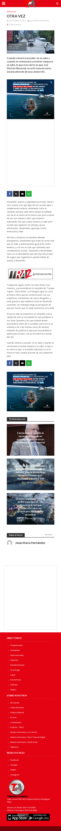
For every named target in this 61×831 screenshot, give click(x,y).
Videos (13, 689)
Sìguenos (14, 747)
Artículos (11, 11)
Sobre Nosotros (17, 707)
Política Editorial (17, 712)
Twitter (13, 769)
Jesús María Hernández (39, 20)
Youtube (14, 765)
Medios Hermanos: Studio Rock (23, 742)
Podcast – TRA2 (17, 727)
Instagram (14, 774)
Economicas (15, 679)
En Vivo (13, 717)
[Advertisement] (30, 153)
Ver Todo (48, 535)
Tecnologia (15, 670)
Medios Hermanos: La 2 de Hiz (23, 732)
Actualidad (15, 650)
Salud (12, 675)
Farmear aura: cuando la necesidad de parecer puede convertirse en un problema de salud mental (30, 437)
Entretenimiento (17, 665)
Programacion (16, 645)
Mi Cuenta (14, 702)
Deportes (14, 660)
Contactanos (15, 722)
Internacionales (17, 655)
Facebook (14, 760)
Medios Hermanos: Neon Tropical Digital (27, 737)
